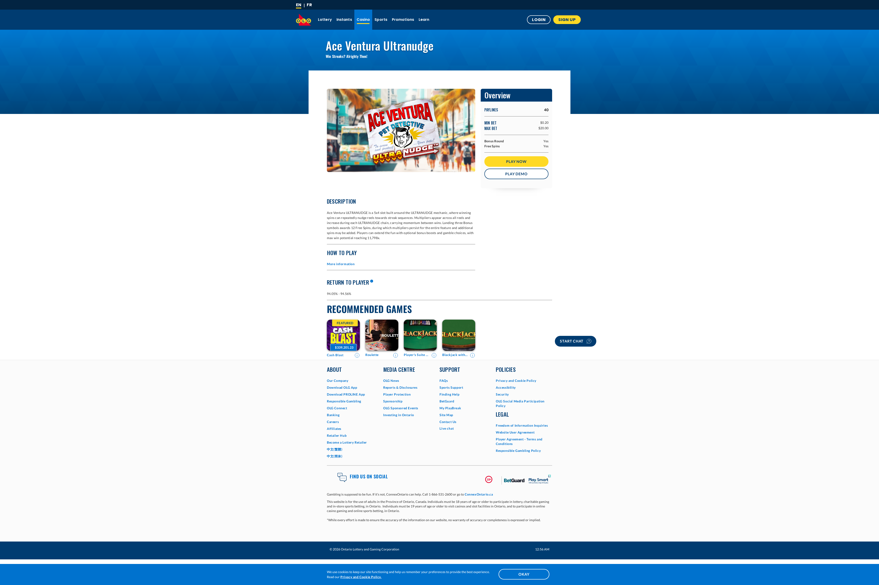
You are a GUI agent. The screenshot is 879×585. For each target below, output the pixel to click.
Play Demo (516, 174)
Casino (363, 19)
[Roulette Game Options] (381, 335)
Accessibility (506, 387)
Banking (333, 415)
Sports (380, 19)
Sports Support (451, 387)
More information (341, 264)
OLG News (391, 381)
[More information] (371, 281)
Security (502, 394)
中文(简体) (334, 456)
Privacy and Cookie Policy (516, 381)
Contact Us (448, 422)
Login (538, 19)
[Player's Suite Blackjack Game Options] (420, 335)
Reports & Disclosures (400, 387)
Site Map (446, 415)
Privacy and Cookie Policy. (361, 577)
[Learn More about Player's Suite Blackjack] (434, 355)
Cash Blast (335, 355)
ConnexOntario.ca (479, 494)
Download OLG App (342, 387)
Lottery (325, 19)
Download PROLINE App (346, 394)
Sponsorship (393, 401)
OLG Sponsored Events (400, 408)
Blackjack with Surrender (455, 355)
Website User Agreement (515, 432)
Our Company (337, 381)
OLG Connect (337, 408)
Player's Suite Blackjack (416, 355)
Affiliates (334, 429)
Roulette (372, 355)
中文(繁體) (334, 449)
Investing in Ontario (398, 415)
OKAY (523, 574)
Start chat (572, 341)
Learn (424, 19)
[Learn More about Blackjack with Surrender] (472, 355)
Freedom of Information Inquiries (522, 425)
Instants (344, 19)
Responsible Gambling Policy (518, 451)
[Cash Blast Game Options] (343, 335)
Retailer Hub (337, 435)
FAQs (444, 381)
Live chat (447, 428)
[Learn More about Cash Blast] (357, 355)
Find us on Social (369, 476)
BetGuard (447, 401)
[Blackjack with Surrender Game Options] (458, 335)
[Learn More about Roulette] (395, 355)
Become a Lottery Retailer (347, 442)
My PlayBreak (450, 408)
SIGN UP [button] (567, 19)
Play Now (516, 161)
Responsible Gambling (344, 401)
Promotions (403, 19)
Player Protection (397, 394)
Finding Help (449, 394)
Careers (333, 422)
